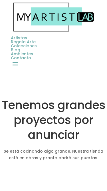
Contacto (21, 58)
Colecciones (24, 46)
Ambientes (22, 54)
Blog (15, 50)
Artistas (19, 38)
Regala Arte (23, 42)
